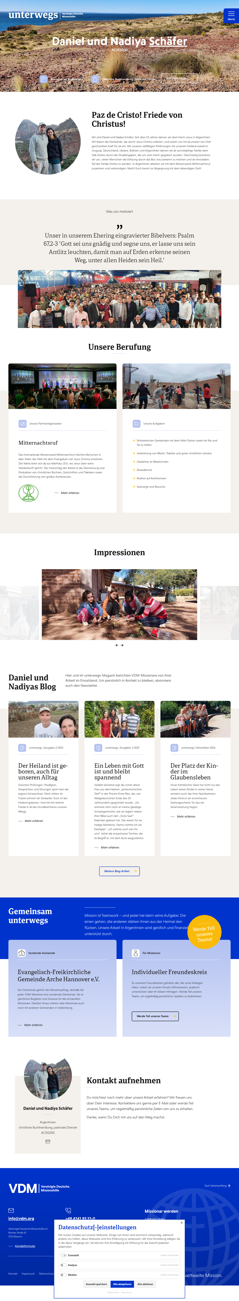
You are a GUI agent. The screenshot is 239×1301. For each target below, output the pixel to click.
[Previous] (117, 645)
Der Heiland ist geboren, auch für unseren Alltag (43, 771)
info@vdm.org (21, 1218)
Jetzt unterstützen (177, 78)
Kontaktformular (25, 1246)
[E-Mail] (48, 1141)
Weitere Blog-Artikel (116, 871)
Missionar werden (161, 1211)
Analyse (72, 1265)
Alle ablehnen (145, 1284)
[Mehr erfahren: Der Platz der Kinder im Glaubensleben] (195, 718)
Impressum (28, 1273)
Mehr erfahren (70, 493)
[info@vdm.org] (11, 1211)
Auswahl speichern (96, 1284)
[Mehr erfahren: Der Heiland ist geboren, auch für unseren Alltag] (43, 718)
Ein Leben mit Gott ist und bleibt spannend (119, 771)
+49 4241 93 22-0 (80, 1218)
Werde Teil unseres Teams (152, 1016)
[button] (231, 15)
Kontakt (12, 1273)
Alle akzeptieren (122, 1284)
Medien (72, 1274)
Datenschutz (46, 1273)
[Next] (122, 645)
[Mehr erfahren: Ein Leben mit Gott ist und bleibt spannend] (120, 718)
